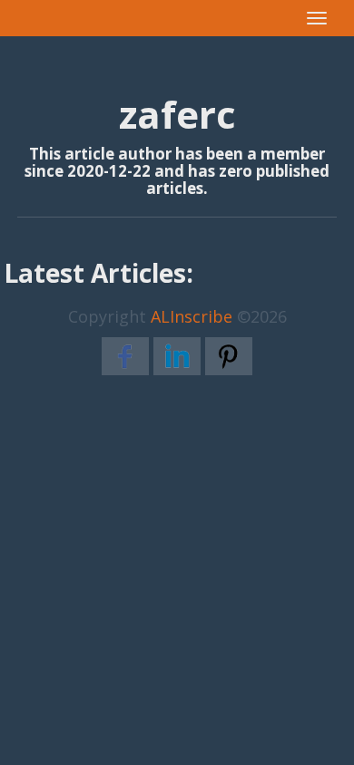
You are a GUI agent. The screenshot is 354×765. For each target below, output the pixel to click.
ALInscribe (191, 316)
